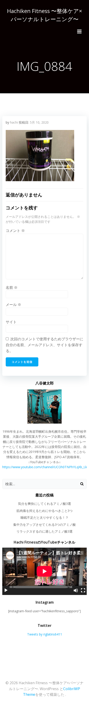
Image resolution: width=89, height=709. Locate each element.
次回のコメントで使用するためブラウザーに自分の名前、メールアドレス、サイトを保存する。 (44, 344)
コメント (15, 230)
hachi (14, 122)
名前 (12, 287)
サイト (11, 321)
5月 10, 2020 (39, 122)
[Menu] (79, 32)
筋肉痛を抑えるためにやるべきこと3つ (44, 510)
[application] (44, 571)
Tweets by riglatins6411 (44, 634)
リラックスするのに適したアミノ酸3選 (44, 531)
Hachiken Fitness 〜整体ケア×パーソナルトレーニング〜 (44, 15)
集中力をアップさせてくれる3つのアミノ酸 (44, 524)
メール (13, 304)
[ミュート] (75, 590)
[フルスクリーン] (83, 590)
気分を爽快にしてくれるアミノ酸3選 (44, 503)
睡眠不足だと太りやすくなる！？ (44, 517)
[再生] (6, 590)
